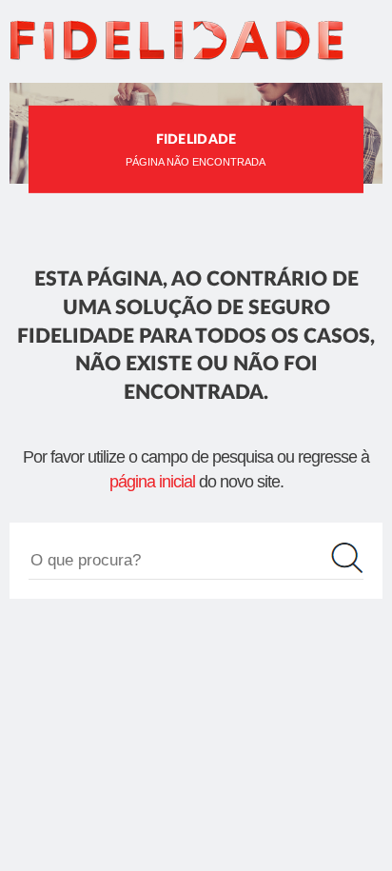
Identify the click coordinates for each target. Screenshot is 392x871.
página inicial (152, 481)
